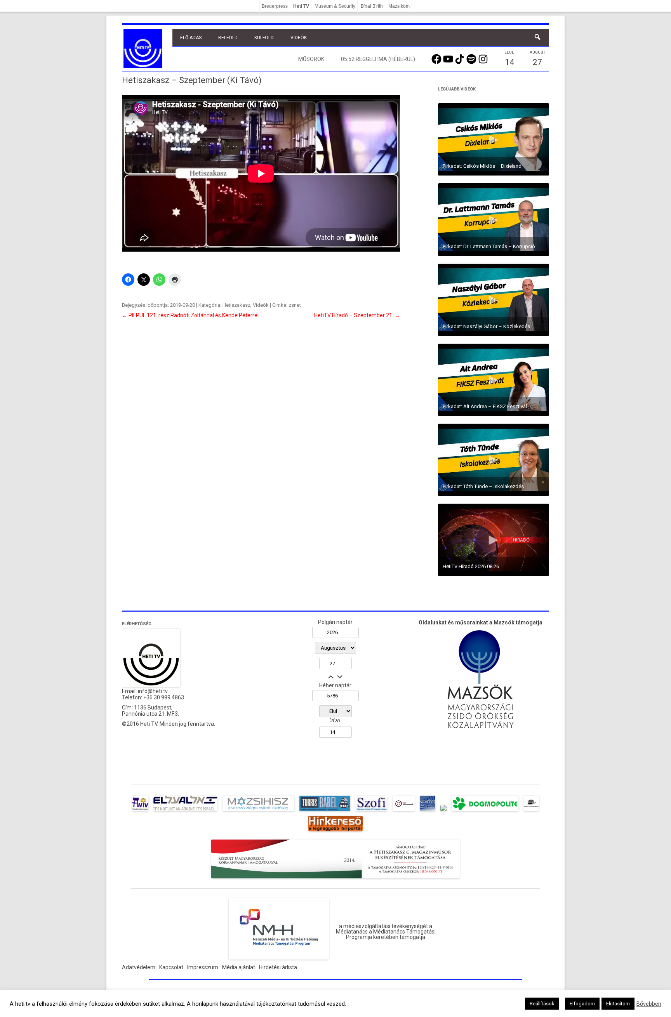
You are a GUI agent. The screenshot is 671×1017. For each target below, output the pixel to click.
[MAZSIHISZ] (258, 811)
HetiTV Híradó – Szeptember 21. (357, 315)
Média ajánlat (238, 967)
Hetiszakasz (236, 305)
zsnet (295, 305)
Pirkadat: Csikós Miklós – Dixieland (482, 166)
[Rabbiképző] (443, 811)
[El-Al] (185, 811)
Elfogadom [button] (582, 1004)
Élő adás (191, 37)
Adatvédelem (138, 967)
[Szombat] (427, 811)
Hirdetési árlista (278, 967)
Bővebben (648, 1003)
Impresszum (202, 967)
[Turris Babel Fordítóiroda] (324, 811)
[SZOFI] (371, 811)
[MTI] (404, 811)
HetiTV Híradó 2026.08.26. (471, 566)
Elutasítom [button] (618, 1004)
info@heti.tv (153, 691)
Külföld (264, 37)
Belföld (228, 37)
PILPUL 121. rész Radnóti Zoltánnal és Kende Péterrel (190, 315)
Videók (298, 37)
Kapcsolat (171, 967)
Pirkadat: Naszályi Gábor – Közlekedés (486, 326)
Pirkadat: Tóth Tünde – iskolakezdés (483, 486)
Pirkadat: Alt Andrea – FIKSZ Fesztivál (485, 406)
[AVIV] (140, 811)
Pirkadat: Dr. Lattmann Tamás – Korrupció (489, 246)
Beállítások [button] (542, 1004)
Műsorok (311, 59)
